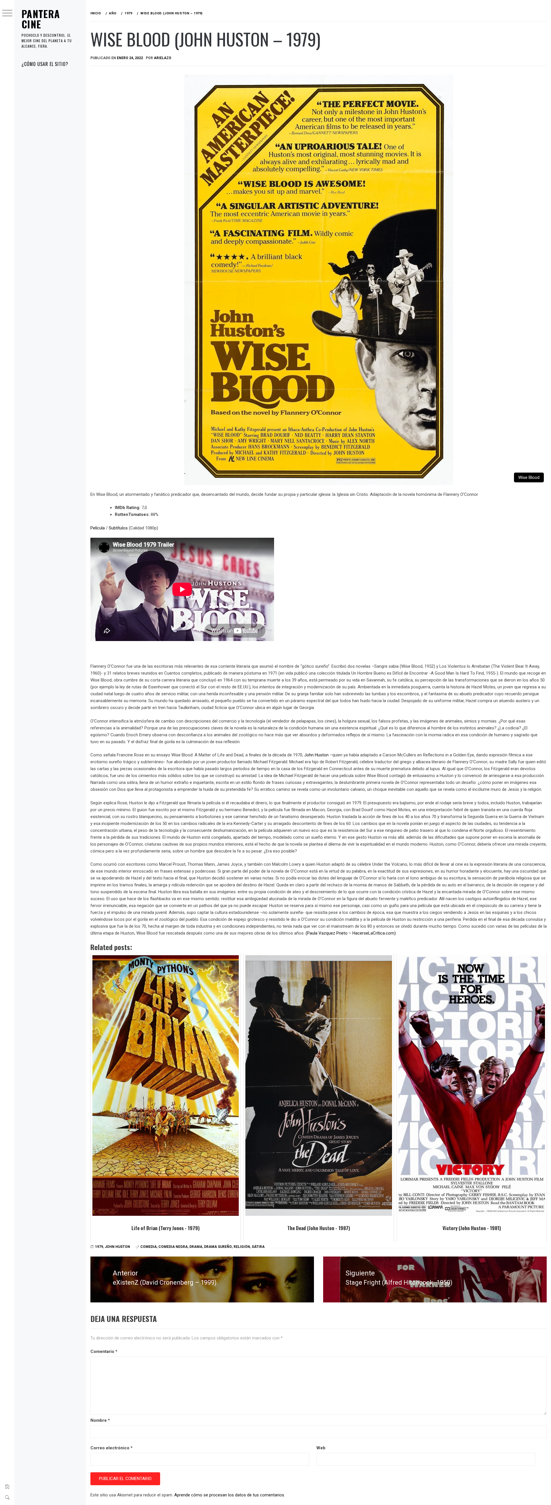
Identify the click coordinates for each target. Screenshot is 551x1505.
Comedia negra (173, 1247)
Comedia (148, 1247)
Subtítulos (118, 528)
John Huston (316, 755)
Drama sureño (218, 1247)
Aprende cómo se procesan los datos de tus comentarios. (229, 1495)
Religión (242, 1247)
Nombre (100, 1420)
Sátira (258, 1247)
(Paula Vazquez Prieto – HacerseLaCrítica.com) (351, 933)
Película (97, 528)
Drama (195, 1247)
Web (320, 1447)
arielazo (162, 58)
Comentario (103, 1351)
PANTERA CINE (41, 18)
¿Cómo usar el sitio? (45, 64)
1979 (99, 1247)
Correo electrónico (111, 1447)
